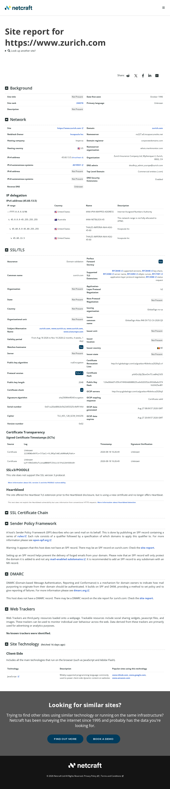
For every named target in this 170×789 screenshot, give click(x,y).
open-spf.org (41, 540)
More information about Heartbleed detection (116, 502)
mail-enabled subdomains (66, 559)
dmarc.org (80, 590)
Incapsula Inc (76, 134)
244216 (79, 103)
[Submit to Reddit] (128, 75)
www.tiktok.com (120, 675)
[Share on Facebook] (143, 75)
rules (20, 536)
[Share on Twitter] (136, 75)
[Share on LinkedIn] (149, 75)
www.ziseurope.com (73, 331)
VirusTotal (76, 157)
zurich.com (157, 128)
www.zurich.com (75, 328)
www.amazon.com (121, 678)
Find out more (65, 738)
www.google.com (137, 675)
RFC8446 (116, 270)
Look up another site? (23, 50)
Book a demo (103, 738)
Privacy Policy (90, 776)
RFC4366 (107, 274)
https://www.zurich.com (69, 128)
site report (147, 547)
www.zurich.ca (58, 328)
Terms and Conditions (111, 776)
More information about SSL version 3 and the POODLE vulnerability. (37, 482)
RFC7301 (156, 274)
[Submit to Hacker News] (156, 75)
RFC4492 (131, 274)
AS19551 (77, 165)
